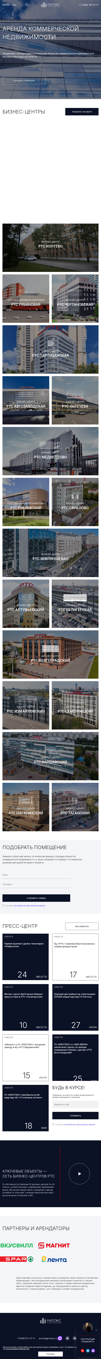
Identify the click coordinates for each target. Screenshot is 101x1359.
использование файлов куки (17, 1349)
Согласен (25, 906)
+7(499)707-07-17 (26, 1338)
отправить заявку (36, 898)
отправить (75, 1115)
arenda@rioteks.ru (48, 1338)
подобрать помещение (24, 80)
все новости (82, 926)
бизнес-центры (23, 112)
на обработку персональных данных (29, 906)
